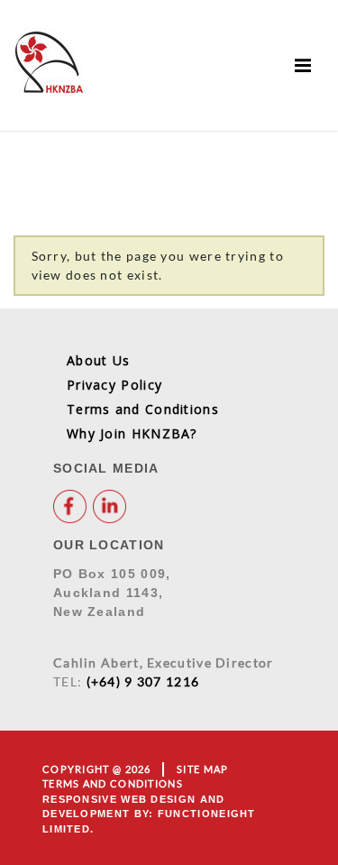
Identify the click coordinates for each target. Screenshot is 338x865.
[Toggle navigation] (303, 65)
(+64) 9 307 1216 (143, 681)
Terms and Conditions (143, 409)
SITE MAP (202, 769)
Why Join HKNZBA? (132, 433)
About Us (98, 360)
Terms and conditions (112, 783)
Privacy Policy (114, 384)
